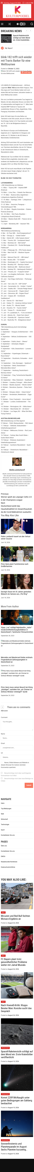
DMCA (3, 856)
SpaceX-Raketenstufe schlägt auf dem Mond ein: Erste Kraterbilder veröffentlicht (17, 1054)
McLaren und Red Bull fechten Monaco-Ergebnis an (15, 917)
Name (3, 734)
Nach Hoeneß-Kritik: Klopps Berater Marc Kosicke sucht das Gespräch (16, 1008)
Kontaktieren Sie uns (8, 835)
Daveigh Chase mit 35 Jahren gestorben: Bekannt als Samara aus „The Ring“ (16, 593)
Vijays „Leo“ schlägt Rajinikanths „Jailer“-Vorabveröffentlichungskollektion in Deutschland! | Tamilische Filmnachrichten (17, 629)
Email (3, 743)
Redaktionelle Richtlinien (9, 862)
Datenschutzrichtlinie (8, 867)
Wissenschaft (5, 1048)
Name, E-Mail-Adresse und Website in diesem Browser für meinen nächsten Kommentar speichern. (15, 765)
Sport (3, 830)
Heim (2, 803)
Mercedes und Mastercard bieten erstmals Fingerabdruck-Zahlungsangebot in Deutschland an (16, 659)
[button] (30, 30)
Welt (2, 814)
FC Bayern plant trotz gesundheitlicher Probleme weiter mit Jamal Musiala (14, 962)
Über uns (4, 846)
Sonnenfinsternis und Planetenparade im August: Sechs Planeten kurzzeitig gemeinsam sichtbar (14, 1148)
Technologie (5, 824)
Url (2, 753)
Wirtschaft (4, 819)
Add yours (4, 711)
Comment (4, 717)
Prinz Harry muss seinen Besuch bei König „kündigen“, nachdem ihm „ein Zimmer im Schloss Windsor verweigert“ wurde (17, 689)
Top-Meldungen (6, 808)
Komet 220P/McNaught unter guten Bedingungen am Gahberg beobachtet (22, 37)
